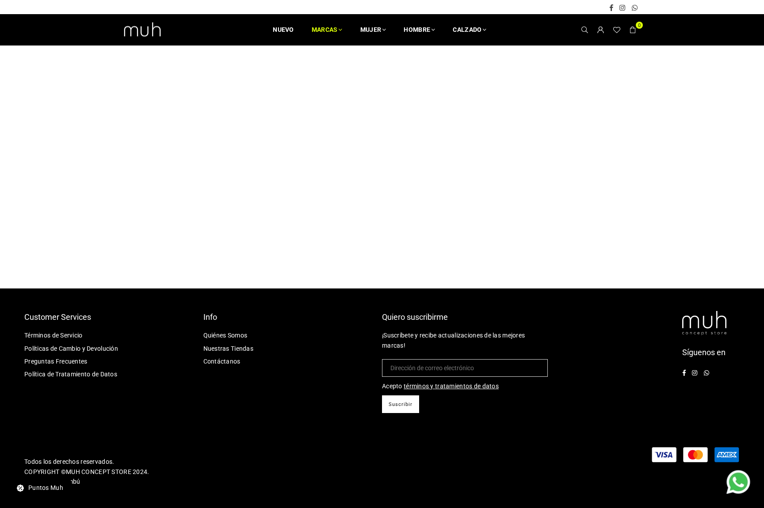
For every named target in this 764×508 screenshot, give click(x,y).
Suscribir (401, 404)
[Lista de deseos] (617, 30)
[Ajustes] (601, 30)
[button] (633, 30)
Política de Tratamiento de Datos (70, 374)
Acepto (440, 386)
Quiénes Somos (225, 335)
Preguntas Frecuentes (56, 361)
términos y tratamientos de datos (451, 386)
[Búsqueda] (585, 30)
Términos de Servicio (53, 335)
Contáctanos (222, 361)
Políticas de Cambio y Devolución (71, 348)
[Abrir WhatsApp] (738, 483)
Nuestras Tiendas (228, 348)
